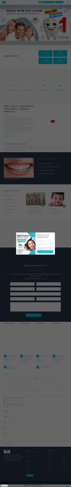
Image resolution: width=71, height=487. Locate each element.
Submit (45, 251)
